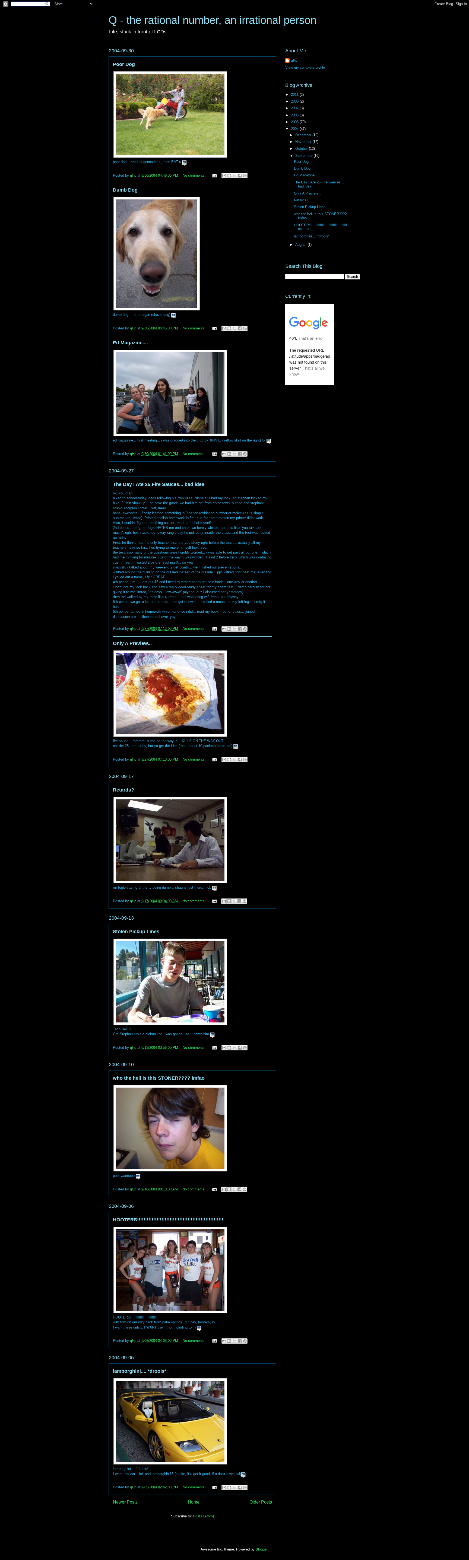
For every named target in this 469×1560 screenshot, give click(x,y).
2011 (295, 95)
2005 (295, 122)
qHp (294, 60)
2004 (295, 129)
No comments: (195, 175)
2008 (295, 101)
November (303, 142)
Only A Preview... (132, 643)
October (302, 149)
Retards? (123, 790)
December (303, 135)
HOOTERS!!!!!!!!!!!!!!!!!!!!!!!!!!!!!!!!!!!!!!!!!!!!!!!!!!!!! (168, 1219)
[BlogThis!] (229, 175)
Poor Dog (124, 64)
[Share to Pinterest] (245, 175)
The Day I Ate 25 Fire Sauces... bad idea (158, 484)
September (304, 156)
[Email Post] (214, 175)
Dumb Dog (125, 190)
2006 (295, 115)
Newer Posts (125, 1502)
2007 (295, 108)
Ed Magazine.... (130, 342)
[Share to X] (234, 175)
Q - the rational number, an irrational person (212, 20)
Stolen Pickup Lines (136, 931)
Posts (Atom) (203, 1516)
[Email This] (224, 175)
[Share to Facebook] (239, 175)
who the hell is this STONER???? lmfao (159, 1078)
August (301, 245)
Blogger (261, 1549)
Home (193, 1502)
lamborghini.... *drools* (139, 1371)
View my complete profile (305, 67)
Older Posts (260, 1502)
